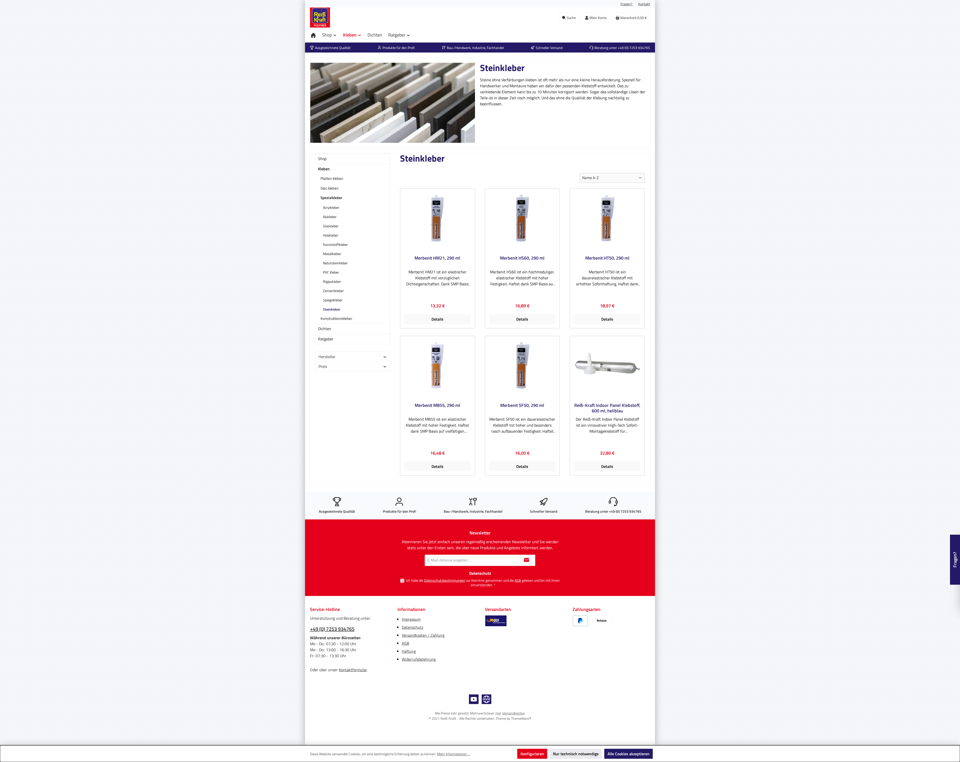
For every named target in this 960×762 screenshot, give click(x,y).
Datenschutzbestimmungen (444, 580)
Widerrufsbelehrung (419, 659)
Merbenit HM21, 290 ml (437, 258)
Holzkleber (330, 235)
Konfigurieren (532, 754)
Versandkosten (513, 713)
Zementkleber (333, 290)
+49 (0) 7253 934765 (332, 629)
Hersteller (327, 357)
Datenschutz (412, 627)
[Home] (313, 35)
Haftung (409, 651)
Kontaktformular (353, 670)
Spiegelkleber (332, 300)
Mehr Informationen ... (453, 753)
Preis (322, 366)
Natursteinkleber (335, 263)
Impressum (411, 619)
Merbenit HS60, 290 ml (522, 258)
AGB (517, 580)
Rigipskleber (332, 281)
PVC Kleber (331, 272)
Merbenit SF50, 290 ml (522, 406)
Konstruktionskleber (336, 318)
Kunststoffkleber (335, 244)
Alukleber (329, 216)
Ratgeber (326, 339)
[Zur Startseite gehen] (320, 18)
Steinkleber (331, 309)
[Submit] (526, 560)
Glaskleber (330, 226)
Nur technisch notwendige (575, 754)
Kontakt (644, 4)
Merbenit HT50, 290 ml (607, 258)
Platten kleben (331, 178)
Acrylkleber (331, 207)
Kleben (324, 169)
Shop (322, 159)
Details (438, 319)
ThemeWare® (521, 718)
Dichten (324, 329)
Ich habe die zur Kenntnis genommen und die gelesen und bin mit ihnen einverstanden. (483, 582)
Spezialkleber (331, 198)
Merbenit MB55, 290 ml (437, 406)
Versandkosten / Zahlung (423, 635)
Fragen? (626, 4)
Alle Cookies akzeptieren (629, 754)
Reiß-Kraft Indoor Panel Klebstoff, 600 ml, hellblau (607, 408)
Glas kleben (329, 188)
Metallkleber (332, 253)
